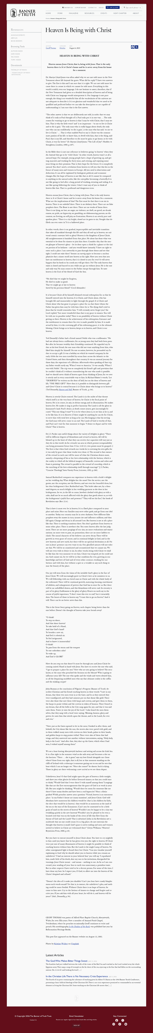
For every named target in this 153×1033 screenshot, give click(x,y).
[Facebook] (132, 47)
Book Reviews (16, 41)
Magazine (73, 13)
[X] (136, 47)
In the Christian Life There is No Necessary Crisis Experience (77, 976)
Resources (89, 13)
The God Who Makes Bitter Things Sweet (66, 960)
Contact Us (92, 7)
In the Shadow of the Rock (79, 926)
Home (47, 18)
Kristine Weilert (61, 943)
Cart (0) (114, 7)
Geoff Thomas (51, 48)
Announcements (18, 35)
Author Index (17, 51)
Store (59, 13)
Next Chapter (119, 13)
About (136, 13)
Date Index (15, 54)
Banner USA (69, 7)
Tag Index (15, 57)
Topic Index (16, 60)
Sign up (76, 1025)
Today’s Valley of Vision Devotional (21, 73)
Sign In (101, 7)
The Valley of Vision (19, 70)
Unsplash (75, 943)
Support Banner (80, 7)
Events (104, 13)
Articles (62, 48)
